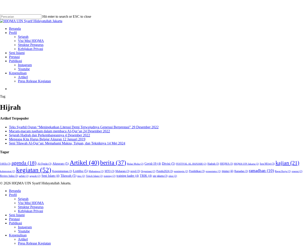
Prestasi (14, 219)
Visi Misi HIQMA (31, 203)
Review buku (9, 175)
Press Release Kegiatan (34, 243)
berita (113, 162)
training (110, 176)
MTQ (109, 171)
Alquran (60, 163)
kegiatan (33, 169)
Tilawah (68, 175)
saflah (24, 176)
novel (135, 171)
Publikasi (15, 223)
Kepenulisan (18, 235)
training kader (127, 175)
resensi (297, 171)
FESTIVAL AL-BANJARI (191, 164)
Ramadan (241, 171)
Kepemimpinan (62, 171)
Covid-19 (152, 163)
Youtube (24, 231)
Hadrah (213, 163)
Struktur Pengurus (30, 207)
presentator (213, 171)
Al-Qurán (44, 163)
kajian (287, 163)
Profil (13, 195)
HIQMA (226, 163)
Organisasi (148, 171)
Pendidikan (197, 171)
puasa (227, 171)
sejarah (35, 176)
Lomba (80, 171)
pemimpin (181, 171)
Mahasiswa (96, 171)
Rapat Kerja (283, 171)
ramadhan (261, 170)
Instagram (25, 227)
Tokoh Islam (94, 176)
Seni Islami (17, 215)
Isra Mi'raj (267, 163)
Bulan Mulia (135, 164)
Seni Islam (50, 175)
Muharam (122, 171)
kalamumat (7, 171)
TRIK (146, 175)
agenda (24, 163)
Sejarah (23, 199)
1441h (5, 163)
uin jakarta (160, 175)
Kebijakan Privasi (30, 211)
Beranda (15, 191)
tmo (81, 176)
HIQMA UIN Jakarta (246, 164)
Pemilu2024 (164, 171)
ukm (172, 176)
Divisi (168, 163)
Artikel (84, 162)
